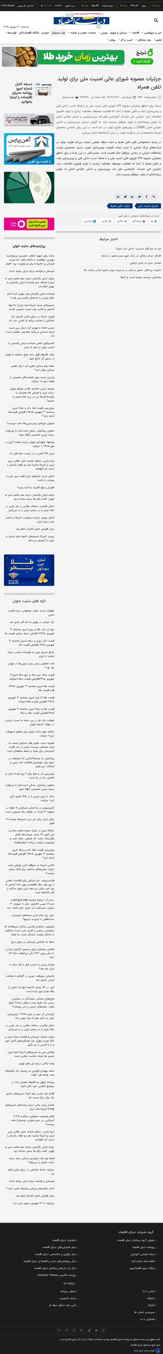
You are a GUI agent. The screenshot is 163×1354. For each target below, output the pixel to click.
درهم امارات (96, 6)
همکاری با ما (148, 1319)
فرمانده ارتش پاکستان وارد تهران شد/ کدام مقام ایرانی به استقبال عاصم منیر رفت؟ (30, 296)
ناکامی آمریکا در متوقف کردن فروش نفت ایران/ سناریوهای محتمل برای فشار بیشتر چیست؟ (31, 869)
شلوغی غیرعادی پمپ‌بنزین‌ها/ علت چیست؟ (30, 423)
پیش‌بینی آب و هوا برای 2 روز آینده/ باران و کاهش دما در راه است (30, 776)
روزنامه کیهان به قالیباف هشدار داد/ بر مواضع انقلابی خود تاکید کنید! (33, 1084)
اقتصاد (135, 33)
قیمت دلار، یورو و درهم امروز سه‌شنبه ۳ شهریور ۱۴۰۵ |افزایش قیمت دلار (31, 643)
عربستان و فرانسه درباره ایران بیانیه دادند (31, 271)
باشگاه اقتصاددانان (29, 33)
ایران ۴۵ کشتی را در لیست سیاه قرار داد (31, 454)
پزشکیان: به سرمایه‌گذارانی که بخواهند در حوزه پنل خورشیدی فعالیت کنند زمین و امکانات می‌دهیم (31, 762)
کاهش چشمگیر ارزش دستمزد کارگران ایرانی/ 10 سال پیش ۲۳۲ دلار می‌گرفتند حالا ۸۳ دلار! (29, 953)
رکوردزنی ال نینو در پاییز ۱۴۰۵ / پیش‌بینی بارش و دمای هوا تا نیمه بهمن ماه (30, 1016)
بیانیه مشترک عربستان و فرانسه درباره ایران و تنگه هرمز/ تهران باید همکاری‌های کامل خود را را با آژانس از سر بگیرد (29, 1041)
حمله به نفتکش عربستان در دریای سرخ (32, 942)
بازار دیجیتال (58, 33)
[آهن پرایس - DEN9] (29, 149)
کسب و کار (126, 40)
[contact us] (67, 1330)
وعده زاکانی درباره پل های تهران (36, 1064)
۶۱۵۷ (147, 97)
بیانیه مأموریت (67, 1298)
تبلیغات (151, 1298)
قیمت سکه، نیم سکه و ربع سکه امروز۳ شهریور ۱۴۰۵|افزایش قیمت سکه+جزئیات (31, 677)
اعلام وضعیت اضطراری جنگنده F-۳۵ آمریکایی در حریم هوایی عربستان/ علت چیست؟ (32, 1120)
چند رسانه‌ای (144, 40)
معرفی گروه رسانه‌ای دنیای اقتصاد (136, 1240)
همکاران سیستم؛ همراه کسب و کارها (140, 277)
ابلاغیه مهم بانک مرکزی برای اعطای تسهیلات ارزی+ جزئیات (30, 734)
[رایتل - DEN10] (29, 224)
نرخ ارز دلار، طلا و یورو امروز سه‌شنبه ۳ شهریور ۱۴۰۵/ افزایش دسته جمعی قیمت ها (29, 632)
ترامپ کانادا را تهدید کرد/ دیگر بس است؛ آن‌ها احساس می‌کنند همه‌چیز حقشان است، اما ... (30, 332)
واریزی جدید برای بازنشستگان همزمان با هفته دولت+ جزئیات (32, 379)
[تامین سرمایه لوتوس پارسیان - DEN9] (29, 187)
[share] (74, 1330)
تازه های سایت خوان (29, 601)
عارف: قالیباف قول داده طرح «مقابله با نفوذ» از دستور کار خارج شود (29, 357)
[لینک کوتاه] (153, 197)
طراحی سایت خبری (146, 1350)
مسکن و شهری (118, 33)
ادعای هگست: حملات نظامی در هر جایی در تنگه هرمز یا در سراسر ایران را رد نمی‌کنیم (29, 508)
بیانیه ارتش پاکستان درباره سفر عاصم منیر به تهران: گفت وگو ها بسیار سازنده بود (29, 497)
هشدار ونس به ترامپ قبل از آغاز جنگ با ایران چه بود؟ (31, 967)
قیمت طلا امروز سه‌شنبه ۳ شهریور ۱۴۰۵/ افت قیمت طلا (31, 688)
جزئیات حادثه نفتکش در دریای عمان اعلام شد (31, 1172)
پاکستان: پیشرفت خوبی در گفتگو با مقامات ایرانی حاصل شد (30, 978)
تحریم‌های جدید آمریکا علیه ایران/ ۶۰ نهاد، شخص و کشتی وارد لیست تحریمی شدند (30, 307)
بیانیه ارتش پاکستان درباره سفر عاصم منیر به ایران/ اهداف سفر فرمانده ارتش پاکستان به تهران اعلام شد (29, 283)
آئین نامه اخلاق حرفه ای (62, 1305)
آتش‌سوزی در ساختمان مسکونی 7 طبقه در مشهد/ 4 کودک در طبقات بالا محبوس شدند (29, 810)
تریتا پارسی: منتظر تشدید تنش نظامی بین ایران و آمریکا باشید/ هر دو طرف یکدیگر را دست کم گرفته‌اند (30, 465)
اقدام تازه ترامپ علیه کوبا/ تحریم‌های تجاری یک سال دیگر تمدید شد (30, 1096)
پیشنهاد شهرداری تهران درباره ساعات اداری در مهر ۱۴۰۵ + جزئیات (29, 444)
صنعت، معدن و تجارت (82, 33)
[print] (118, 197)
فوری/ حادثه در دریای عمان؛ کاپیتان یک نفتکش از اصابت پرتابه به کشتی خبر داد (31, 319)
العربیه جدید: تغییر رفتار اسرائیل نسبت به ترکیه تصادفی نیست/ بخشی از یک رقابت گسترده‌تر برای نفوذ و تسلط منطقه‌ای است (30, 747)
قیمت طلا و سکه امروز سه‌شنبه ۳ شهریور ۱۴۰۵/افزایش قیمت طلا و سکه (31, 711)
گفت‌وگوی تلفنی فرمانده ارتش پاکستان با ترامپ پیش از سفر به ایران (31, 345)
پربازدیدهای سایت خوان (29, 246)
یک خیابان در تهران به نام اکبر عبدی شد (32, 622)
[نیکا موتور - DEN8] (29, 119)
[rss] (82, 1330)
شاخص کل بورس (14, 6)
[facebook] (146, 197)
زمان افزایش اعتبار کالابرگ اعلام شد (35, 529)
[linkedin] (132, 197)
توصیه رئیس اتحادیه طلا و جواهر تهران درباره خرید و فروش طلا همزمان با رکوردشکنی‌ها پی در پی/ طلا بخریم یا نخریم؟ (32, 395)
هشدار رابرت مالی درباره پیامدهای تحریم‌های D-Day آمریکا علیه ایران (29, 1107)
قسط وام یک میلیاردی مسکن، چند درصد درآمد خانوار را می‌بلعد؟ (31, 1160)
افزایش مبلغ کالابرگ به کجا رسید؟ (35, 488)
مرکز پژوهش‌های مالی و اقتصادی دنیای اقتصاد (49, 1261)
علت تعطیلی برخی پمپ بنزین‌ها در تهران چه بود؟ (31, 666)
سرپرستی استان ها (144, 1312)
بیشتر (112, 40)
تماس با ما (149, 1291)
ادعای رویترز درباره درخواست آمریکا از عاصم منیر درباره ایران (30, 520)
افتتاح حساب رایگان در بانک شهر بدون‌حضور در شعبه (131, 256)
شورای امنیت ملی (148, 206)
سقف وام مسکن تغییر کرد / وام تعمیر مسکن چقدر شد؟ (32, 368)
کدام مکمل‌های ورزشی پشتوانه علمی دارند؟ (30, 1189)
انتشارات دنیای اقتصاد (64, 1240)
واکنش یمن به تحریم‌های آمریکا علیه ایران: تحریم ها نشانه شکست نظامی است (30, 1054)
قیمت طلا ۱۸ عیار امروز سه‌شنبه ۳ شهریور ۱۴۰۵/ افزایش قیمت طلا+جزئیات (31, 700)
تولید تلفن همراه (120, 206)
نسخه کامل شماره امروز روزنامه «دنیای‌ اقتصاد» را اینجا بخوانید (21, 93)
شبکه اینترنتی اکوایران (143, 1254)
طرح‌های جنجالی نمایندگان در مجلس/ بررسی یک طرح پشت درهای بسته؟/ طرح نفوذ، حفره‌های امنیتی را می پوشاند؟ (31, 1003)
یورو (132, 6)
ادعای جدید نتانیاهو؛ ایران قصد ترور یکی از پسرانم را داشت (30, 478)
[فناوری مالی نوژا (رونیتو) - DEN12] (29, 570)
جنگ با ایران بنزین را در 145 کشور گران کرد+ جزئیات (32, 799)
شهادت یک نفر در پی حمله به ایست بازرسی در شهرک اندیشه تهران (29, 722)
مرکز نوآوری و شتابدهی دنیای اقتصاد (55, 1254)
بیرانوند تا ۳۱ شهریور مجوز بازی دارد (33, 1203)
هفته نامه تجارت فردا (143, 1261)
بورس (104, 33)
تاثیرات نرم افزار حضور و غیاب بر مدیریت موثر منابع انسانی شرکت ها (122, 270)
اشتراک (151, 1305)
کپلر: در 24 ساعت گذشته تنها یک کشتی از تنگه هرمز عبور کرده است (31, 989)
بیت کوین (58, 6)
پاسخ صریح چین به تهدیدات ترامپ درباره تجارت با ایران (31, 654)
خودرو (45, 33)
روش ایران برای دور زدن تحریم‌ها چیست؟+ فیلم (30, 821)
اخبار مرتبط (109, 239)
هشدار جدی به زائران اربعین (145, 263)
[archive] (59, 1330)
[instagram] (104, 1330)
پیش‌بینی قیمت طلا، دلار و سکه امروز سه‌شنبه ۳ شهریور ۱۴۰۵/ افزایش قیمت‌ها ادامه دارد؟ (31, 412)
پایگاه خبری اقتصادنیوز (142, 1268)
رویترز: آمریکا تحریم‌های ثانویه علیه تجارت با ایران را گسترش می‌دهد (30, 538)
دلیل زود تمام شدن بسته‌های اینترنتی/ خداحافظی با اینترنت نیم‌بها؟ (33, 917)
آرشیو (158, 40)
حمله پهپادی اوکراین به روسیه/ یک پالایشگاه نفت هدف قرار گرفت (29, 1073)
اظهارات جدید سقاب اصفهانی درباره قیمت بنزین (31, 613)
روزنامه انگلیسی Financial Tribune (57, 1275)
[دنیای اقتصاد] (81, 20)
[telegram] (125, 197)
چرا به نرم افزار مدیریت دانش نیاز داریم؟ (138, 249)
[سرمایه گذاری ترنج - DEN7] (81, 57)
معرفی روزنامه (68, 1291)
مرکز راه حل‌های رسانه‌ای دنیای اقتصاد (55, 1268)
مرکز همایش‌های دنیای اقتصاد (59, 1247)
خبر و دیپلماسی (152, 33)
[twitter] (139, 197)
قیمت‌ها (11, 33)
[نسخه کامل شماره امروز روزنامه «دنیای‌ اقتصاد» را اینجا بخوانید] (43, 89)
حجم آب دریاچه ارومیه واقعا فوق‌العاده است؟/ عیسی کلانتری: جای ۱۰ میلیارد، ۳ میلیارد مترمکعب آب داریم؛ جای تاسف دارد (30, 904)
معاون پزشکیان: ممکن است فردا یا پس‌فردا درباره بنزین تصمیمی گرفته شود (30, 433)
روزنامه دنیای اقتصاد (143, 1247)
